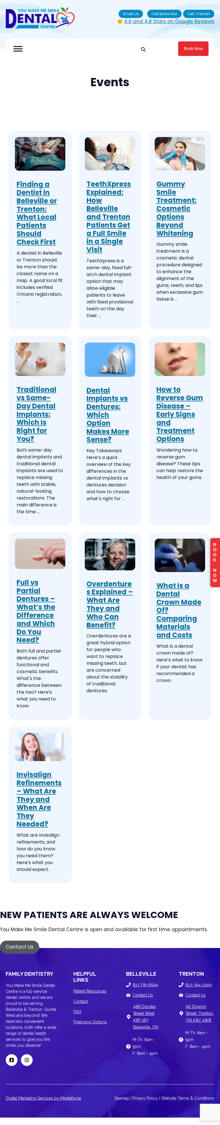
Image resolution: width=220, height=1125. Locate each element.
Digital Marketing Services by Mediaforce (43, 1098)
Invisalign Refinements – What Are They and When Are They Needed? (39, 799)
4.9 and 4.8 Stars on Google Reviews (169, 21)
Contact (80, 1001)
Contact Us (143, 995)
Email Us (131, 14)
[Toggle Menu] (18, 48)
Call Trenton (198, 14)
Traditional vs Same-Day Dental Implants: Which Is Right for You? (36, 414)
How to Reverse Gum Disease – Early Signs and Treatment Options (179, 414)
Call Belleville (164, 14)
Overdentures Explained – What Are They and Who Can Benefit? (110, 604)
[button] (19, 947)
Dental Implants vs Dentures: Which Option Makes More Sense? (108, 415)
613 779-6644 (145, 985)
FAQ (77, 1011)
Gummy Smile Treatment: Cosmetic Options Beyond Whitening (176, 208)
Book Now (193, 48)
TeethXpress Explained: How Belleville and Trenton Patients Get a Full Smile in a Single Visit (109, 216)
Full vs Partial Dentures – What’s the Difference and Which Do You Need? (36, 611)
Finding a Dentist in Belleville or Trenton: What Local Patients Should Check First (37, 213)
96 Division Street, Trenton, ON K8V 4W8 (200, 1013)
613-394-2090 (198, 985)
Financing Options (90, 1022)
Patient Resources (89, 991)
